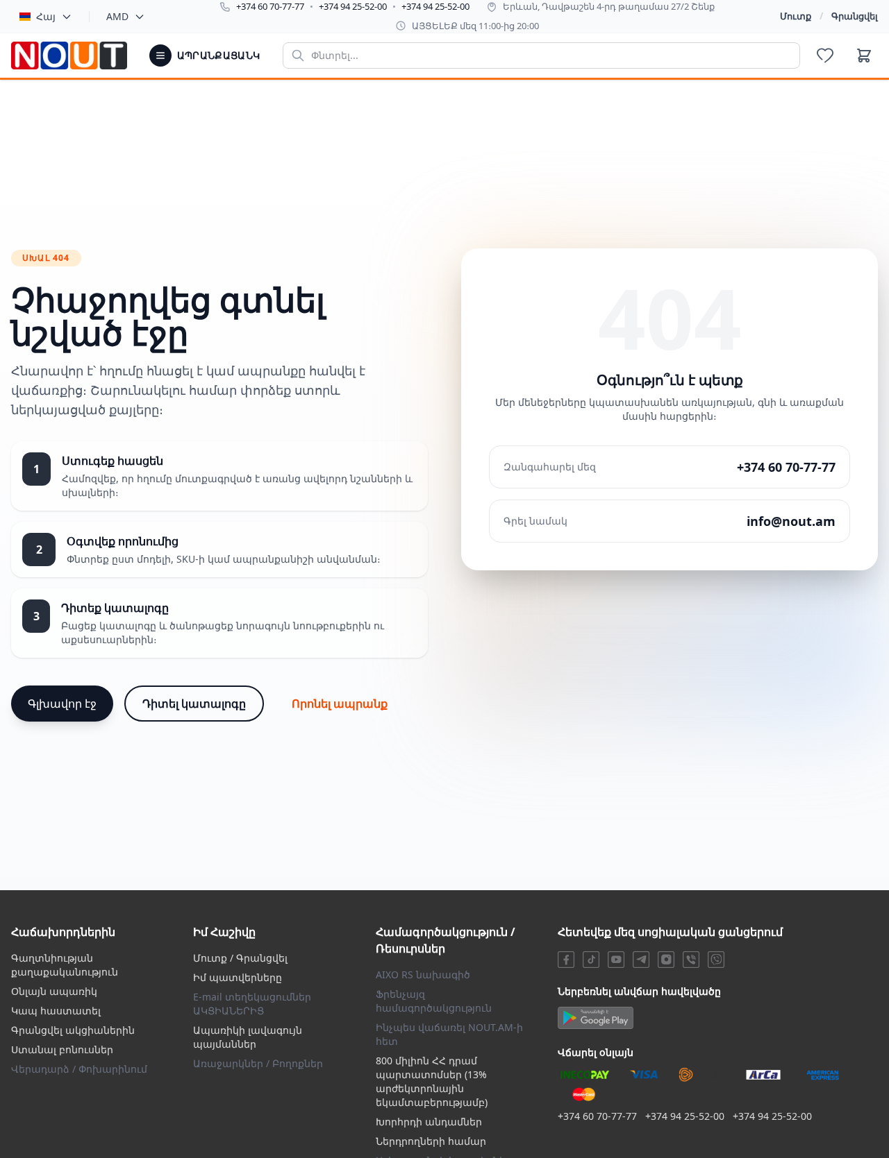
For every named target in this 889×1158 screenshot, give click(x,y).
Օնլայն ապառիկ (54, 991)
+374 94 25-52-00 (353, 6)
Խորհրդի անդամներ (429, 1121)
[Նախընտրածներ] (825, 55)
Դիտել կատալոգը (194, 703)
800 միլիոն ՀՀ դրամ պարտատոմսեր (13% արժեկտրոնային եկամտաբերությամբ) (432, 1081)
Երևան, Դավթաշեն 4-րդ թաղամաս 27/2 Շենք (609, 6)
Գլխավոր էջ (62, 703)
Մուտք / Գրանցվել (240, 957)
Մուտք (795, 16)
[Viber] (691, 959)
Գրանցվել (854, 16)
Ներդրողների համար (431, 1141)
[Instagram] (666, 959)
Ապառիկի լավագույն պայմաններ (247, 1036)
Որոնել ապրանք (340, 703)
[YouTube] (616, 959)
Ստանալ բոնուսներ (62, 1049)
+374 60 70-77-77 (270, 6)
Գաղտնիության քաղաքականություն (64, 964)
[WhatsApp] (716, 959)
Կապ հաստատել (56, 1010)
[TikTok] (591, 959)
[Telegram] (641, 959)
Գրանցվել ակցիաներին (73, 1030)
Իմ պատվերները (237, 977)
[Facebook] (566, 959)
